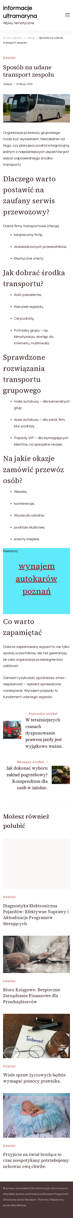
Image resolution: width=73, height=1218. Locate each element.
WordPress (18, 1205)
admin (7, 84)
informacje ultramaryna (20, 12)
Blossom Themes (36, 1199)
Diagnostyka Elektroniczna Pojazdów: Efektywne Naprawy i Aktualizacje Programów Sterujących (36, 915)
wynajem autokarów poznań (36, 579)
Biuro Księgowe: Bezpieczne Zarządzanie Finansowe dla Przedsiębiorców (31, 996)
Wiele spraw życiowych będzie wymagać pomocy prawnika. (34, 1078)
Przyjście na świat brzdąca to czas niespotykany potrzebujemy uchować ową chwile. (36, 1160)
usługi (9, 58)
